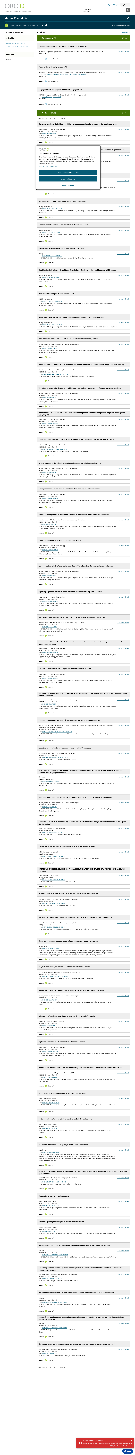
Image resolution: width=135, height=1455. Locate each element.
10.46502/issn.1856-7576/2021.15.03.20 (55, 1255)
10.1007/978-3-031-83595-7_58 (52, 209)
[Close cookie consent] (97, 148)
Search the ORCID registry (86, 10)
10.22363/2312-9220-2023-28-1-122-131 (55, 757)
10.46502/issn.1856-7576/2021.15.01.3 (54, 1302)
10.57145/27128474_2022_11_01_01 (53, 927)
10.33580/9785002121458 (50, 948)
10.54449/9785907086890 (50, 1152)
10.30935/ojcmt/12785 (49, 807)
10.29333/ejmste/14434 (49, 524)
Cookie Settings (68, 185)
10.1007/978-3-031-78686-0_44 (52, 256)
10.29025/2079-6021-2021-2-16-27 (53, 1278)
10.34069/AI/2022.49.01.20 (50, 1103)
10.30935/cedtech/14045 (50, 601)
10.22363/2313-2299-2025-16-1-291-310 (55, 374)
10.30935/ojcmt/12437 (49, 1000)
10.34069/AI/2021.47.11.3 (50, 1205)
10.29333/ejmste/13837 (49, 627)
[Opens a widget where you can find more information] (127, 1451)
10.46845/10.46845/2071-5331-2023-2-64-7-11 (57, 732)
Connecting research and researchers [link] (18, 11)
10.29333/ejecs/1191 (48, 1026)
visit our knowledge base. (124, 1443)
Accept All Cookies (68, 179)
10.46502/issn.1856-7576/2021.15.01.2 (54, 1328)
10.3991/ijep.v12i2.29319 (50, 1077)
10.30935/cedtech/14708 (50, 498)
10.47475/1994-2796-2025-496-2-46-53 (54, 449)
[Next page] (76, 118)
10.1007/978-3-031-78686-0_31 (52, 277)
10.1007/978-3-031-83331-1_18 (52, 325)
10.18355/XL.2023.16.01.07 (50, 781)
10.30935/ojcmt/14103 (49, 575)
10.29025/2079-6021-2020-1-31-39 (53, 1353)
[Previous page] (72, 118)
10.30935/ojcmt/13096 (49, 704)
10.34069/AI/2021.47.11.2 (50, 1231)
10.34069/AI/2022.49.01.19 (50, 1128)
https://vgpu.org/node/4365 (51, 97)
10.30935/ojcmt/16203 (49, 398)
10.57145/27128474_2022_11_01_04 (53, 903)
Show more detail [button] (123, 51)
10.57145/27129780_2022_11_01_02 (53, 880)
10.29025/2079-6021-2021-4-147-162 (54, 1182)
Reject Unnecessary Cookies (68, 172)
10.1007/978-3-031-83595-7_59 (52, 232)
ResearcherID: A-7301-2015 (15, 43)
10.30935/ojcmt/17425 (49, 348)
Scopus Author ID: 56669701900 (17, 46)
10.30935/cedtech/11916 (50, 1051)
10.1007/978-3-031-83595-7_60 (52, 301)
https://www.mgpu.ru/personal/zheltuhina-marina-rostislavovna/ (64, 74)
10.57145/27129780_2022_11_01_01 (53, 856)
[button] (126, 32)
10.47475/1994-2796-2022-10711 (52, 832)
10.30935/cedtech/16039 (50, 423)
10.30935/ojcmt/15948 (49, 473)
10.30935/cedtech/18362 (50, 134)
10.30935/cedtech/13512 (50, 678)
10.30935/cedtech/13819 (50, 653)
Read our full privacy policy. (48, 166)
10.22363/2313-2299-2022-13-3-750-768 (55, 976)
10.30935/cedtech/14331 (50, 550)
